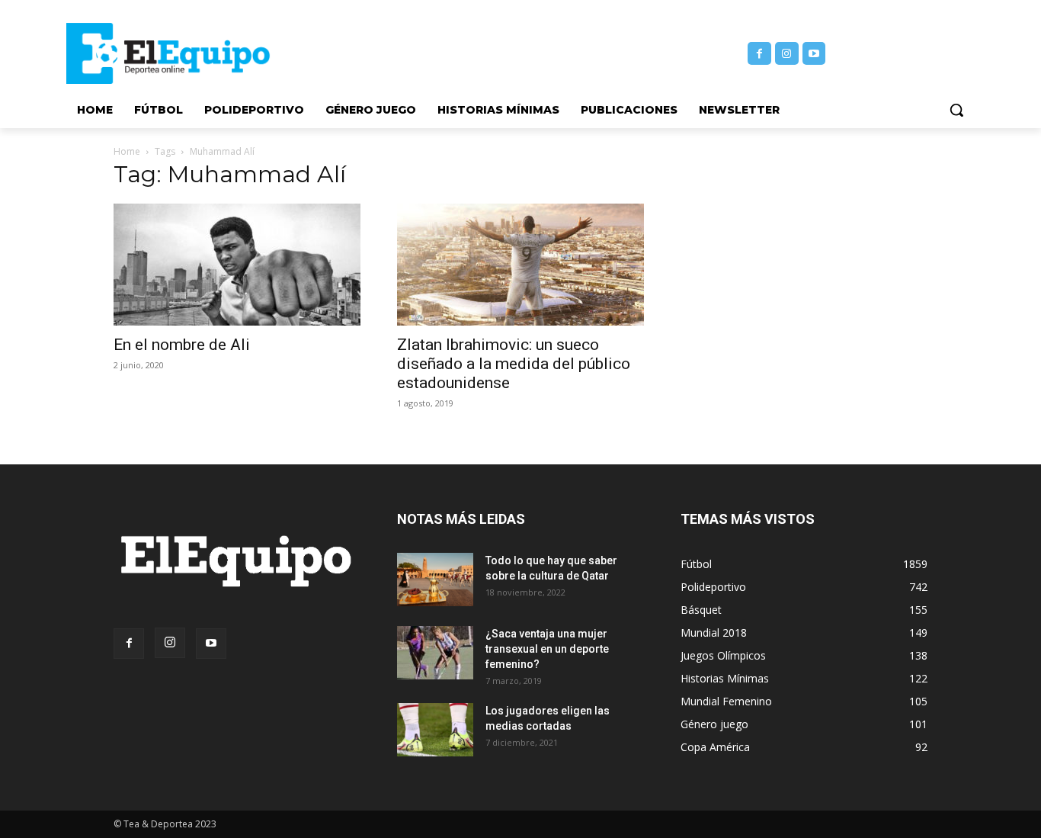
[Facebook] (759, 54)
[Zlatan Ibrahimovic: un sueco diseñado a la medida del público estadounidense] (520, 265)
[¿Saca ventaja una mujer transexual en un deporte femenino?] (435, 652)
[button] (956, 110)
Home (127, 151)
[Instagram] (787, 54)
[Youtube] (814, 54)
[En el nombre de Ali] (237, 265)
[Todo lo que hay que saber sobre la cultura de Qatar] (435, 579)
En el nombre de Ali (182, 345)
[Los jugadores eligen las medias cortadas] (435, 729)
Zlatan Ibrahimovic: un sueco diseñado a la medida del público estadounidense (513, 364)
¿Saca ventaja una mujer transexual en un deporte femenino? (547, 649)
